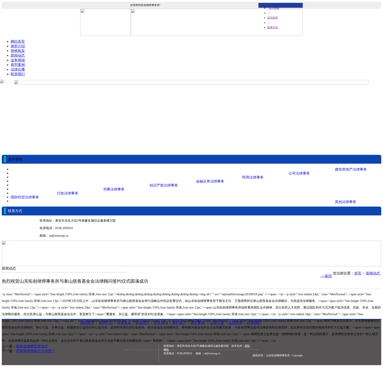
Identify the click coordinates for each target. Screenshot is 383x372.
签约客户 (179, 323)
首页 (357, 273)
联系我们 (18, 74)
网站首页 (18, 41)
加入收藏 (274, 8)
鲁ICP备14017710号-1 (280, 366)
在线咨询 (235, 323)
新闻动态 (18, 55)
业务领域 (18, 60)
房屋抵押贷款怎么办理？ (35, 351)
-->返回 (326, 276)
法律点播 (18, 69)
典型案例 (18, 65)
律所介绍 (18, 46)
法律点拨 (217, 323)
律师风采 (18, 51)
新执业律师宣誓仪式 (32, 346)
